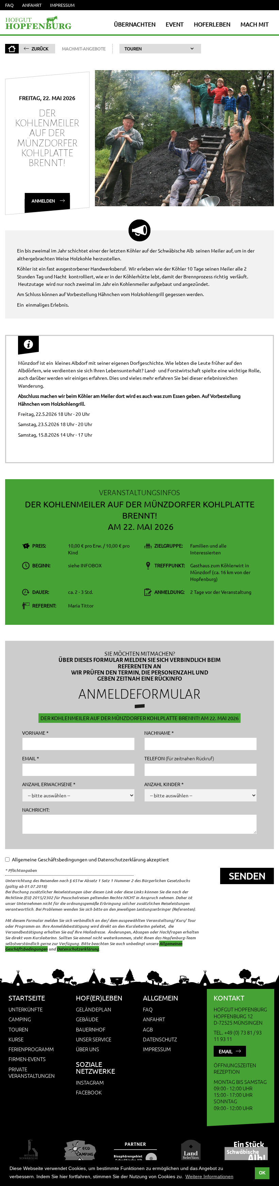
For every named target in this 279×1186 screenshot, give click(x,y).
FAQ (9, 5)
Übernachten (134, 24)
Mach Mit (255, 24)
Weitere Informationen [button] (209, 1176)
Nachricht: (35, 810)
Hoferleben (212, 24)
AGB (148, 1029)
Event (175, 24)
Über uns (87, 1049)
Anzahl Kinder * (164, 784)
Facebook (89, 1092)
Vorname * (35, 733)
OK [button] (262, 1173)
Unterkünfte (26, 1009)
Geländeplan (93, 1009)
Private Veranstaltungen (32, 1072)
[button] (160, 48)
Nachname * (159, 733)
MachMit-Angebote (83, 48)
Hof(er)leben (99, 997)
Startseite (27, 997)
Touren (18, 1029)
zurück (40, 48)
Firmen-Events (27, 1059)
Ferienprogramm (31, 1049)
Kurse (16, 1039)
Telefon (179, 758)
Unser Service (93, 1039)
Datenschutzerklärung (78, 949)
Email (225, 1051)
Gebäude (87, 1019)
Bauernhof (90, 1029)
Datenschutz (160, 1039)
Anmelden (42, 201)
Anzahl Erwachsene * (49, 784)
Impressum (62, 5)
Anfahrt (32, 5)
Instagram (90, 1082)
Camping (20, 1019)
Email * (30, 758)
